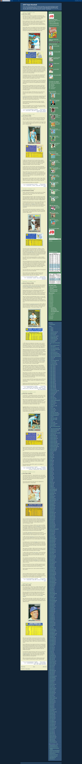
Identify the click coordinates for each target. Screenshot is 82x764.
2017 (51, 301)
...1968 (51, 329)
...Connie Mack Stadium (54, 360)
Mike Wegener (52, 670)
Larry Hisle (51, 648)
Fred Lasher (52, 575)
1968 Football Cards (54, 205)
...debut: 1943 (52, 367)
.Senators (51, 478)
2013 (51, 306)
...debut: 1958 (34, 579)
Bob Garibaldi (52, 505)
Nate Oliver (28, 653)
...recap (51, 416)
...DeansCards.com (53, 364)
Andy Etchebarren (53, 489)
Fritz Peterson (52, 578)
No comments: (43, 109)
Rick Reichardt (52, 692)
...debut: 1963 (52, 379)
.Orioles (42, 277)
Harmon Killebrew (43, 389)
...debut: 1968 (52, 386)
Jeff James (51, 603)
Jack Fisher (52, 599)
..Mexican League (53, 449)
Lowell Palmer (52, 655)
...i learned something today (54, 400)
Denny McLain (52, 555)
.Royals (40, 111)
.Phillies (42, 579)
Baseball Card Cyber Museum (55, 750)
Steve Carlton (52, 714)
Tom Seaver (52, 725)
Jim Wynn (51, 621)
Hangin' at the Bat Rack (54, 289)
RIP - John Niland (57, 145)
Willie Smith (52, 739)
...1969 (51, 330)
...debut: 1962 (38, 277)
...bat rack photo (28, 110)
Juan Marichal (52, 644)
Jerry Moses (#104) (27, 115)
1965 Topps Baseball (54, 160)
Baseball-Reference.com (54, 746)
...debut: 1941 (52, 365)
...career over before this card (54, 356)
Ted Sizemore (52, 717)
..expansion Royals (39, 110)
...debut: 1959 (52, 375)
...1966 (51, 327)
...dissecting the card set (54, 390)
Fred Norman (52, 577)
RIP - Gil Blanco (57, 93)
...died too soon (39, 468)
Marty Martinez (52, 656)
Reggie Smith (52, 689)
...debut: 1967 (52, 385)
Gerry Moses (52, 585)
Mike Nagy (51, 667)
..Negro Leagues (52, 450)
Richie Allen (32, 536)
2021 (51, 295)
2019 (51, 298)
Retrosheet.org (52, 758)
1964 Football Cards (54, 107)
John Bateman (52, 629)
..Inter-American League (54, 446)
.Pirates (51, 472)
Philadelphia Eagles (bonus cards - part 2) (57, 207)
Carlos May (52, 522)
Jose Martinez (52, 640)
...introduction (52, 401)
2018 (51, 299)
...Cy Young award (53, 363)
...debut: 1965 (33, 110)
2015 (51, 303)
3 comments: (43, 386)
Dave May (51, 548)
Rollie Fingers (52, 702)
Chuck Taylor (52, 526)
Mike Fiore (51, 666)
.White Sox (51, 482)
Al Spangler (52, 487)
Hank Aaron (52, 592)
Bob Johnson (52, 508)
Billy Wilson (52, 501)
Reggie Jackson (52, 688)
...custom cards (52, 361)
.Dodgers (51, 460)
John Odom (52, 636)
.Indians (51, 464)
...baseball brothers (53, 337)
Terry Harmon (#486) (57, 51)
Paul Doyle (51, 674)
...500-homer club (29, 387)
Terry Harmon (52, 718)
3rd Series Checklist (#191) (57, 155)
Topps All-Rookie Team (53, 291)
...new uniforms (52, 409)
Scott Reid (51, 710)
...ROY (51, 420)
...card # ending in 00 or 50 (54, 349)
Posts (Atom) (28, 668)
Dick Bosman (52, 557)
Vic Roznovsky (25, 206)
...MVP (40, 388)
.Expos (51, 461)
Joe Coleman (52, 623)
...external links (52, 393)
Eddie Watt (51, 566)
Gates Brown (52, 581)
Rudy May (51, 706)
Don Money (52, 560)
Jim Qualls (51, 615)
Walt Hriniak (52, 733)
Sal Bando (51, 707)
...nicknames (43, 388)
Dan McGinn (52, 537)
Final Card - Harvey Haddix (57, 162)
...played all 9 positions (53, 415)
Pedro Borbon (52, 680)
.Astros (51, 453)
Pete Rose (51, 681)
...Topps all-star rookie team (54, 428)
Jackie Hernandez (53, 600)
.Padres (51, 468)
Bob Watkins (52, 515)
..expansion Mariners (53, 438)
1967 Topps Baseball (54, 175)
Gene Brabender (52, 582)
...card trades (52, 350)
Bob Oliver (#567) (26, 14)
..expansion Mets (52, 439)
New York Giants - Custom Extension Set (57, 116)
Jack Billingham (52, 597)
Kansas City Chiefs (57, 221)
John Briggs (52, 632)
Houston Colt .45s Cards (54, 754)
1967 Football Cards (54, 121)
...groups (51, 396)
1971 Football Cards (54, 212)
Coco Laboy (52, 533)
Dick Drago (51, 559)
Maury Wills (52, 659)
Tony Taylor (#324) (27, 473)
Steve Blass (52, 713)
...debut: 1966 (52, 383)
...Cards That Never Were (54, 353)
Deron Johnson (36, 552)
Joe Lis (51, 626)
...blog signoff (52, 341)
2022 (51, 294)
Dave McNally (52, 549)
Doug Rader (52, 563)
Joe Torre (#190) (56, 69)
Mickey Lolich (52, 662)
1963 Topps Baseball (54, 153)
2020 (51, 297)
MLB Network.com (53, 757)
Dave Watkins (52, 552)
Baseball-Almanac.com (53, 745)
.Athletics (51, 454)
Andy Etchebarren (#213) (28, 190)
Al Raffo (51, 486)
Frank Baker (52, 570)
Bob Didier (51, 504)
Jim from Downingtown (53, 19)
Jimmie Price (52, 622)
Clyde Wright (52, 531)
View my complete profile (54, 23)
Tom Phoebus (52, 724)
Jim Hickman (52, 611)
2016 (51, 302)
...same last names (53, 423)
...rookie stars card (53, 419)
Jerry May (51, 607)
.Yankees (51, 483)
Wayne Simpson (52, 736)
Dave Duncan (52, 545)
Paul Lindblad (52, 677)
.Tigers (51, 479)
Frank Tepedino (52, 574)
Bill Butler (51, 494)
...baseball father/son (53, 338)
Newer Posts (23, 666)
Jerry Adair (51, 604)
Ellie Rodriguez (52, 567)
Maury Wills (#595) (27, 585)
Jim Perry (51, 614)
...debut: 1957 (52, 372)
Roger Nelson (52, 700)
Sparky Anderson (52, 711)
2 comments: (43, 578)
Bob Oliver (44, 111)
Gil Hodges (51, 588)
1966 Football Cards (54, 114)
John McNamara (52, 634)
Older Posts (45, 666)
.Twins (39, 389)
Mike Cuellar (52, 665)
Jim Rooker (52, 618)
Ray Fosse (51, 685)
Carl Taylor (51, 520)
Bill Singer (51, 497)
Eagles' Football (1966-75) (55, 143)
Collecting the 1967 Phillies (57, 176)
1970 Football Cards (54, 136)
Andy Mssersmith (53, 490)
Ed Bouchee (38, 526)
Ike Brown (51, 596)
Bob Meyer (51, 509)
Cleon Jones (52, 530)
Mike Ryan (51, 669)
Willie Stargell (52, 740)
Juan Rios (44, 469)
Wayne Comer (52, 735)
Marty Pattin (52, 658)
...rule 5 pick (31, 469)
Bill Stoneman (52, 498)
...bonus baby (40, 387)
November (52, 307)
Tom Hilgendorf (52, 721)
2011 (51, 317)
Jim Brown (57, 108)
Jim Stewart (52, 619)
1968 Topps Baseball (54, 182)
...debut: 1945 (52, 368)
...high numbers (52, 398)
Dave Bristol (52, 542)
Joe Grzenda (52, 625)
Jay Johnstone (52, 601)
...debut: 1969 (34, 468)
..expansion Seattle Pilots (54, 443)
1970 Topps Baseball (30, 5)
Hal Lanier (51, 589)
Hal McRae (51, 590)
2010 (51, 318)
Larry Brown (52, 647)
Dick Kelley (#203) (57, 183)
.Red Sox (42, 185)
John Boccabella (52, 630)
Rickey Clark (52, 696)
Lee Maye (51, 652)
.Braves (51, 456)
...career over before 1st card (54, 354)
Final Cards (52, 288)
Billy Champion (52, 500)
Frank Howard (52, 571)
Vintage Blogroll (52, 324)
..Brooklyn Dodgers (53, 435)
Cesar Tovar (52, 523)
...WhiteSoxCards (53, 431)
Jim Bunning (52, 608)
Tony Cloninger (52, 728)
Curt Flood (51, 534)
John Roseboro (52, 637)
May (52, 314)
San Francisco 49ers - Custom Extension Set (57, 123)
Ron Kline (24, 28)
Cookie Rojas (29, 532)
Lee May (51, 651)
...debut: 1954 (31, 388)
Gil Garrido (51, 586)
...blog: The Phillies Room (54, 345)
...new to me (52, 408)
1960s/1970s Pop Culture (55, 100)
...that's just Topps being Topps (55, 426)
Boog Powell (52, 519)
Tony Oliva (51, 729)
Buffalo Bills (57, 213)
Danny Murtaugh (52, 538)
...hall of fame (36, 388)
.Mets (51, 465)
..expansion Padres (53, 441)
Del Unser (51, 553)
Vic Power (43, 360)
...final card (44, 468)
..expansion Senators (53, 445)
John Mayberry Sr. (53, 633)
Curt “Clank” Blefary (30, 251)
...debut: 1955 (52, 371)
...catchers (33, 185)
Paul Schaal (25, 97)
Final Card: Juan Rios (27, 393)
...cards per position (53, 352)
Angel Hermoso (52, 493)
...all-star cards (52, 334)
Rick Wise (51, 695)
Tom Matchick (52, 722)
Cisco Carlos (52, 527)
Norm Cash (51, 673)
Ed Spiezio (51, 564)
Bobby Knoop (52, 516)
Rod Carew (51, 699)
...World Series (52, 434)
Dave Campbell (52, 544)
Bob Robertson (52, 512)
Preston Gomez (52, 684)
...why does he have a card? (54, 432)
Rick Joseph (52, 691)
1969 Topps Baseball (54, 189)
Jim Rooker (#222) (57, 198)
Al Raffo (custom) (56, 63)
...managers (52, 404)
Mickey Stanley (52, 663)
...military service (52, 405)
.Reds (51, 475)
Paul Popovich (52, 678)
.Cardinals (51, 457)
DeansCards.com (52, 753)
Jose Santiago (52, 641)
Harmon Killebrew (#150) (28, 283)
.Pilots (51, 471)
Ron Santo (51, 703)
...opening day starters (53, 412)
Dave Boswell (52, 541)
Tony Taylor (52, 732)
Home (34, 666)
